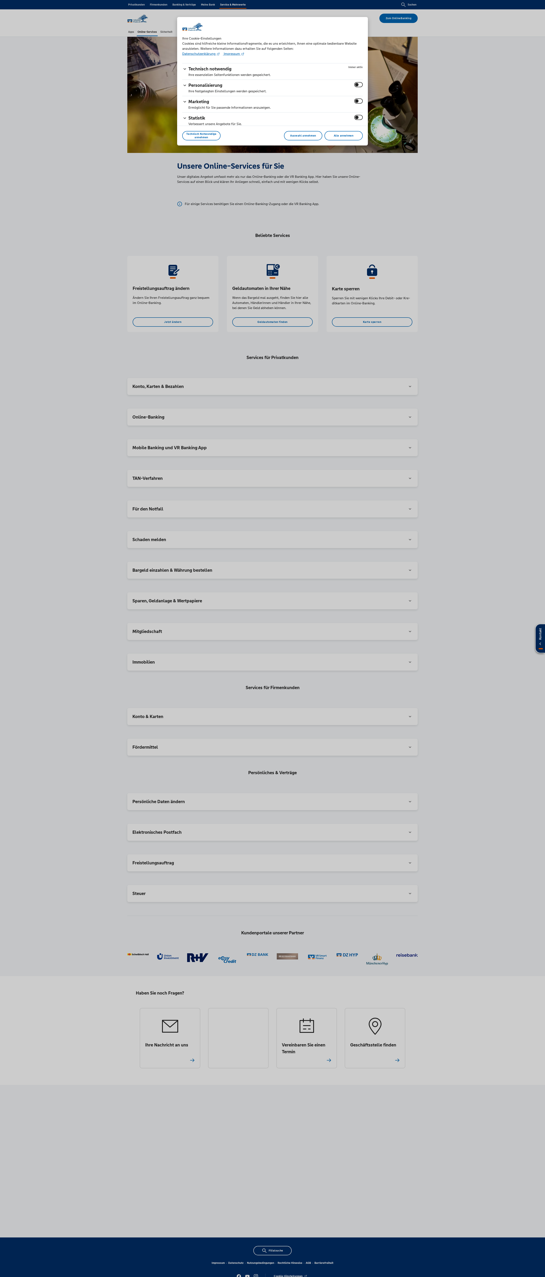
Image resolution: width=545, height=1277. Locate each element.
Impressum (232, 54)
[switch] (358, 84)
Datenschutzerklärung (199, 54)
